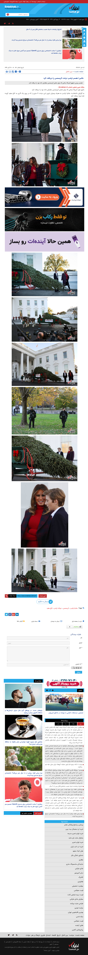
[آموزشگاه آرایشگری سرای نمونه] (44, 242)
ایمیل (80, 643)
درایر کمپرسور (78, 873)
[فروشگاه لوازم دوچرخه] (44, 219)
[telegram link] (12, 935)
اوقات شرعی (22, 2)
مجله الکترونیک (14, 2)
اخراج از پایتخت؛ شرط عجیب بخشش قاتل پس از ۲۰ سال (43, 29)
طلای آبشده (79, 925)
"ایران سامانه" (47, 950)
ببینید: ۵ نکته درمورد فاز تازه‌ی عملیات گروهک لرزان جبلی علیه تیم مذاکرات (63, 765)
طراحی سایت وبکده (76, 903)
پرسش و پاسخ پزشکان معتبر (73, 825)
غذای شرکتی (79, 868)
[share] (5, 23)
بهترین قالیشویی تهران (75, 912)
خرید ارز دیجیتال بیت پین (74, 829)
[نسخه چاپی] (7, 71)
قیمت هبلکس (78, 890)
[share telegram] (9, 23)
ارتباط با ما (47, 942)
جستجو (56, 944)
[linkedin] (17, 614)
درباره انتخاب (55, 942)
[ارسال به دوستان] (10, 71)
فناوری (43, 935)
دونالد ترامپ (57, 608)
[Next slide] (47, 690)
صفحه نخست (78, 71)
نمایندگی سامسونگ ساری (74, 864)
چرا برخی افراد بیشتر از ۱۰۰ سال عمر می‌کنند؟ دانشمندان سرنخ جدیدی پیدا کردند (36, 40)
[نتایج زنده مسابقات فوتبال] (84, 44)
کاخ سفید (49, 608)
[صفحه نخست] (84, 30)
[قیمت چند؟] (84, 33)
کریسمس (66, 608)
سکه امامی (79, 916)
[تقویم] (84, 41)
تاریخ (59, 935)
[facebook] (10, 614)
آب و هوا (28, 2)
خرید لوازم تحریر (77, 842)
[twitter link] (8, 935)
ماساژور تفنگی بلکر (77, 855)
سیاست (71, 935)
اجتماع (48, 935)
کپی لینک (43, 596)
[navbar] (86, 19)
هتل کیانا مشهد (78, 851)
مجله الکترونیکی (17, 942)
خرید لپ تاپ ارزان (77, 846)
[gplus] (13, 614)
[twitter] (6, 614)
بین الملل (69, 71)
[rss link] (16, 935)
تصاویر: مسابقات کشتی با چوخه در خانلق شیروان (66, 712)
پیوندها (34, 2)
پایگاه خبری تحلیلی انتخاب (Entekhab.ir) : (71, 87)
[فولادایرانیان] (44, 197)
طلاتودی (80, 881)
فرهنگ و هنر (35, 935)
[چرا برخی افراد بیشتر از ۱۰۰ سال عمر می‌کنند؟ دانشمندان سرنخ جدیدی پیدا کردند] (23, 758)
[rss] (12, 23)
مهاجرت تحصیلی (77, 886)
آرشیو (51, 944)
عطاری (81, 860)
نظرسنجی (6, 2)
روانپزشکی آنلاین (77, 930)
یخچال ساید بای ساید (76, 838)
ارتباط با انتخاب (41, 2)
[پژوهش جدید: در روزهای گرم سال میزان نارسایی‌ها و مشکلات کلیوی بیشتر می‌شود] (23, 696)
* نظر (80, 648)
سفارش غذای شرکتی (76, 899)
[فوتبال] (84, 37)
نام (81, 638)
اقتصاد (54, 935)
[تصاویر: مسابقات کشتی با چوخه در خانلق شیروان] (64, 702)
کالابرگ (80, 877)
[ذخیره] (13, 71)
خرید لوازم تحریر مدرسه (75, 833)
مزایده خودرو (79, 908)
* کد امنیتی (79, 664)
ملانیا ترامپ (73, 608)
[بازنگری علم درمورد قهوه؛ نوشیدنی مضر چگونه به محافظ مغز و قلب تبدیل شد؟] (23, 727)
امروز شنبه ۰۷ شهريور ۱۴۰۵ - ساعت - (72, 19)
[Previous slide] (52, 690)
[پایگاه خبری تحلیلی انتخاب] (74, 9)
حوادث (28, 935)
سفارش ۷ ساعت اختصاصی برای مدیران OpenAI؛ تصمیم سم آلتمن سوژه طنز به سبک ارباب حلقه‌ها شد (35, 52)
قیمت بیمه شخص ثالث (75, 895)
